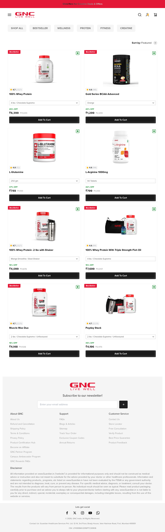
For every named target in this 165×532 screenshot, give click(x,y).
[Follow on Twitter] (75, 513)
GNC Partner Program (21, 452)
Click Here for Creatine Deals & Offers (82, 4)
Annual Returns (67, 442)
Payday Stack (93, 328)
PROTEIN (85, 28)
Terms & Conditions (20, 433)
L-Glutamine (16, 172)
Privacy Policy (17, 438)
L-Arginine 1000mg (97, 172)
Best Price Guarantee (119, 438)
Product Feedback (118, 442)
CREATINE (126, 28)
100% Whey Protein (20, 94)
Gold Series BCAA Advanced (102, 94)
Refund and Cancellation (22, 424)
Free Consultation (117, 428)
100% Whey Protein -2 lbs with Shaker (31, 250)
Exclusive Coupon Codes (71, 438)
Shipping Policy (17, 428)
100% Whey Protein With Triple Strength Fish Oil (113, 250)
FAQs (62, 419)
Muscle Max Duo (19, 328)
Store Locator (115, 424)
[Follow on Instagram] (82, 513)
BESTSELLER (40, 28)
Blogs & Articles (67, 424)
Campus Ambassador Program (25, 456)
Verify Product (116, 433)
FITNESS (105, 28)
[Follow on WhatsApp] (98, 513)
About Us (15, 419)
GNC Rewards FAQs (20, 461)
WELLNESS (63, 28)
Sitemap (63, 428)
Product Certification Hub (22, 442)
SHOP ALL (17, 28)
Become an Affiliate (19, 447)
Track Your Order (68, 433)
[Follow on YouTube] (90, 513)
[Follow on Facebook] (67, 513)
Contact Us (114, 419)
